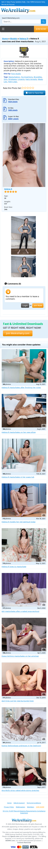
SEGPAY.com (10, 841)
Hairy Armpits (31, 79)
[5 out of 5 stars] (33, 87)
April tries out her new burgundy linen (18, 701)
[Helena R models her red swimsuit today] (24, 500)
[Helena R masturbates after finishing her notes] (24, 366)
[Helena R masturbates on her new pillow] (24, 411)
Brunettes (38, 77)
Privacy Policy (9, 807)
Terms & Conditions (34, 803)
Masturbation (14, 77)
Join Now (38, 305)
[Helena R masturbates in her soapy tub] (24, 455)
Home (5, 38)
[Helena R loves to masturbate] (24, 545)
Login (25, 305)
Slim (5, 79)
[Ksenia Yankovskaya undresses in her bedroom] (24, 724)
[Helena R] (24, 155)
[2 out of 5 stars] (25, 87)
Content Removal (24, 842)
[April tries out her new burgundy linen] (24, 679)
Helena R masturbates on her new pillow (19, 432)
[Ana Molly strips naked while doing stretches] (24, 769)
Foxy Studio (16, 73)
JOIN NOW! (41, 29)
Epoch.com (14, 836)
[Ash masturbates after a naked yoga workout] (24, 590)
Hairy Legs (12, 81)
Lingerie (21, 79)
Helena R (23, 38)
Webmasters (20, 807)
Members (30, 807)
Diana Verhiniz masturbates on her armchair (20, 656)
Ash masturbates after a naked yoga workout (20, 611)
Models (13, 38)
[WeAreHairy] (24, 820)
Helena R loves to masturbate (14, 566)
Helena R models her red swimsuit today (18, 522)
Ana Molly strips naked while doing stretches (20, 790)
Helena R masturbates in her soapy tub (18, 477)
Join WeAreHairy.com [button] (17, 333)
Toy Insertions (27, 77)
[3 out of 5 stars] (27, 87)
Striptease (12, 79)
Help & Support (19, 803)
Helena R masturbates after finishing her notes (21, 387)
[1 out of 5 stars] (22, 87)
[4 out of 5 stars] (30, 87)
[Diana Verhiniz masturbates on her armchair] (24, 634)
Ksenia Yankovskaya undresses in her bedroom (21, 745)
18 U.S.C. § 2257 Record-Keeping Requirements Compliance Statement (24, 812)
